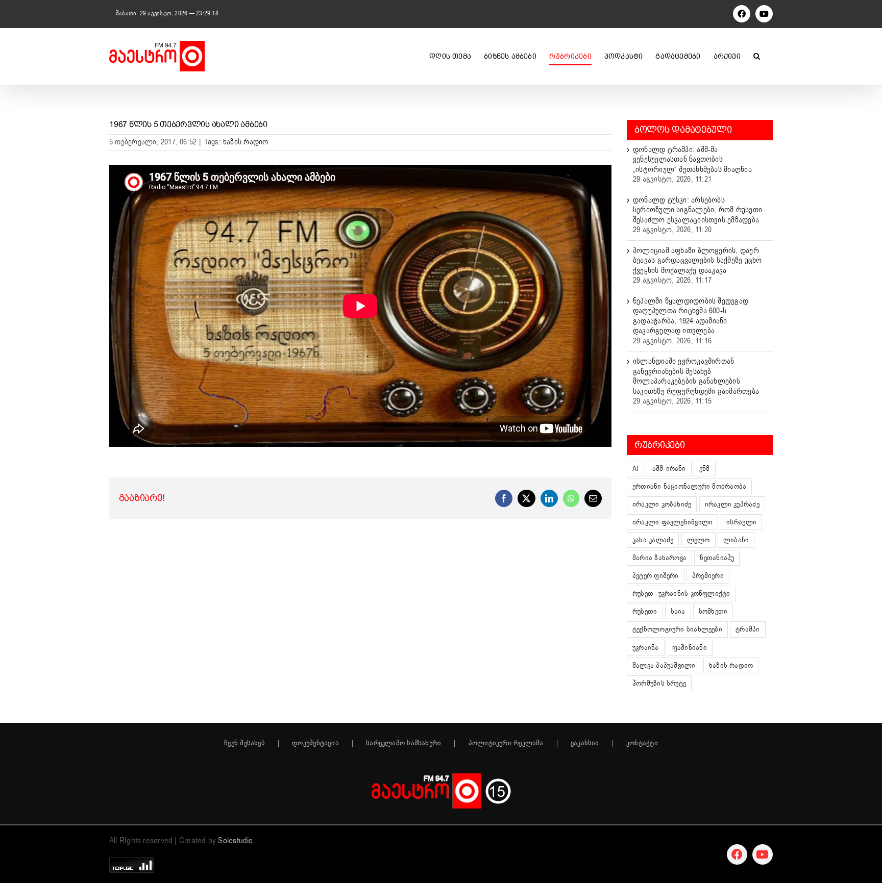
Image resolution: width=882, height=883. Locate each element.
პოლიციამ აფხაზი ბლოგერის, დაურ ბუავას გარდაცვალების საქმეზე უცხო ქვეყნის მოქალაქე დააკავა (697, 260)
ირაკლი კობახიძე (661, 504)
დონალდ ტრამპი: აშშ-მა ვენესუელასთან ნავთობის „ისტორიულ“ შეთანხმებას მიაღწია (692, 159)
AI (635, 468)
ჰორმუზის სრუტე (659, 683)
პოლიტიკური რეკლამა (506, 743)
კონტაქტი (642, 743)
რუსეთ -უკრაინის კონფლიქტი (681, 593)
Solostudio (235, 840)
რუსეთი (644, 611)
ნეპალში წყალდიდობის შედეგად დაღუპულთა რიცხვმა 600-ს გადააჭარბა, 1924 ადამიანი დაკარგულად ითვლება (690, 316)
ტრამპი (748, 629)
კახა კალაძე (652, 540)
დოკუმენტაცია (315, 743)
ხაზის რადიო (245, 142)
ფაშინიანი (689, 647)
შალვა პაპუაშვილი (664, 665)
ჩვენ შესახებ (244, 743)
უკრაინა (645, 647)
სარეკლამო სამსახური (403, 743)
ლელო (698, 540)
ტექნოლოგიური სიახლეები (677, 629)
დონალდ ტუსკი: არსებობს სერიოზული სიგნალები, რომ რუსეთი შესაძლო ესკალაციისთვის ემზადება (697, 210)
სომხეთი (713, 611)
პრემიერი (708, 576)
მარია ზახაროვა (659, 558)
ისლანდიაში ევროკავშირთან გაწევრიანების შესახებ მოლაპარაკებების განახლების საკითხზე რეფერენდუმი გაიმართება (696, 376)
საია (678, 611)
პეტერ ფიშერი (655, 576)
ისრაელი (741, 522)
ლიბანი (736, 540)
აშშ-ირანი (669, 468)
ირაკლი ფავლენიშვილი (672, 522)
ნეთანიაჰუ (717, 558)
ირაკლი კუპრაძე (732, 504)
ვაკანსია (585, 743)
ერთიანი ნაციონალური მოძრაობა (689, 486)
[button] (756, 56)
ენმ (704, 468)
